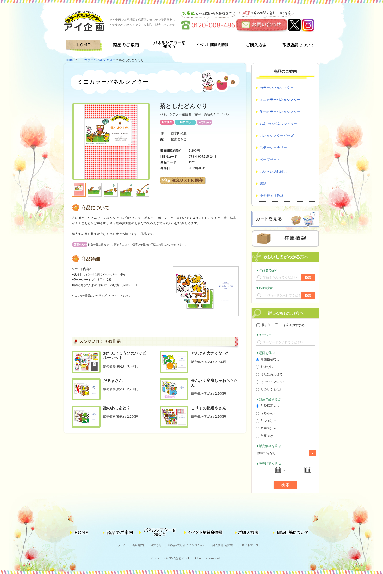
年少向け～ (268, 421)
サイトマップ (250, 545)
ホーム (121, 545)
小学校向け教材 (271, 196)
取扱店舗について (297, 46)
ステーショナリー (273, 148)
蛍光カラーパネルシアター (280, 112)
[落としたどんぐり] (111, 105)
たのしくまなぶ (271, 389)
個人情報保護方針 (223, 545)
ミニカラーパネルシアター (96, 60)
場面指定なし (270, 359)
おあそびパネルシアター (278, 124)
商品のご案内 (127, 46)
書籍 (263, 184)
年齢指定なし (270, 405)
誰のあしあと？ (117, 408)
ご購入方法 (255, 46)
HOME (85, 46)
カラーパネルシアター (277, 88)
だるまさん (113, 380)
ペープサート (270, 160)
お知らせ (156, 545)
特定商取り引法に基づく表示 (187, 545)
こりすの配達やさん (208, 408)
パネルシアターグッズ (277, 136)
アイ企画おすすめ (292, 325)
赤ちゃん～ (268, 413)
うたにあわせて (271, 374)
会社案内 (138, 545)
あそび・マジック (273, 382)
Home (70, 60)
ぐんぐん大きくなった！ (212, 353)
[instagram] (307, 21)
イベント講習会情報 (212, 46)
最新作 (265, 325)
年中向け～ (268, 428)
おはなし (267, 367)
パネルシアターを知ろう (170, 46)
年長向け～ (268, 436)
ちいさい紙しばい (273, 172)
